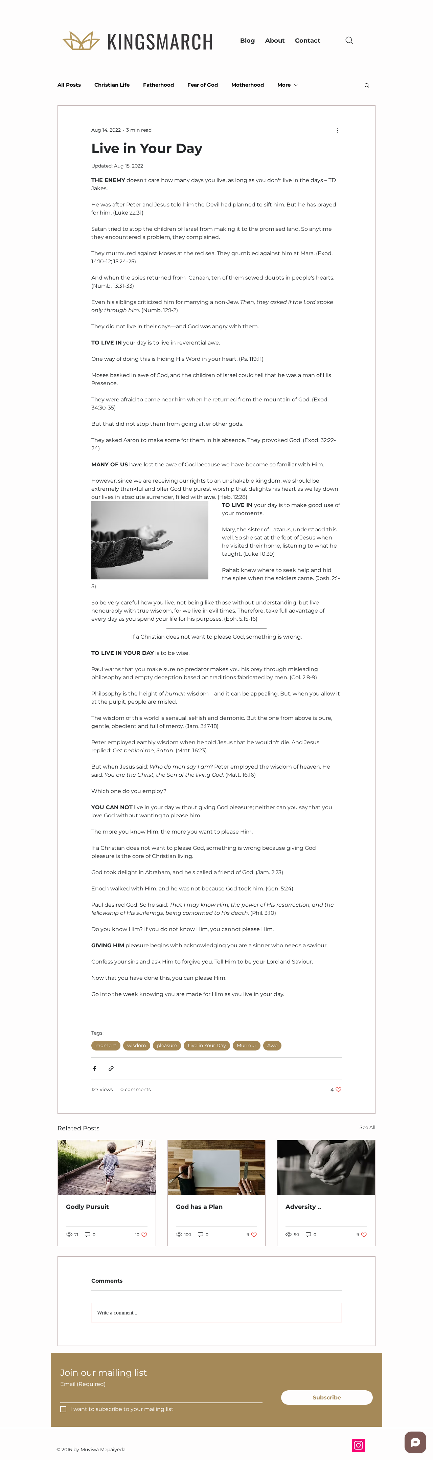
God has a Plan (199, 1207)
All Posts (69, 85)
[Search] (349, 40)
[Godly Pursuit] (107, 1167)
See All (367, 1127)
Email (83, 1384)
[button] (367, 85)
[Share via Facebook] (94, 1068)
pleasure (167, 1045)
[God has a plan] (217, 1167)
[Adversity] (326, 1167)
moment (105, 1045)
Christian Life (112, 85)
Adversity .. (303, 1207)
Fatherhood (158, 85)
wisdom (136, 1045)
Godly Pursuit (87, 1207)
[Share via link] (111, 1068)
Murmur (246, 1045)
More (284, 85)
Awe (272, 1045)
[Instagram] (358, 1445)
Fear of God (202, 85)
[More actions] (338, 130)
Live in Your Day (207, 1045)
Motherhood (247, 85)
